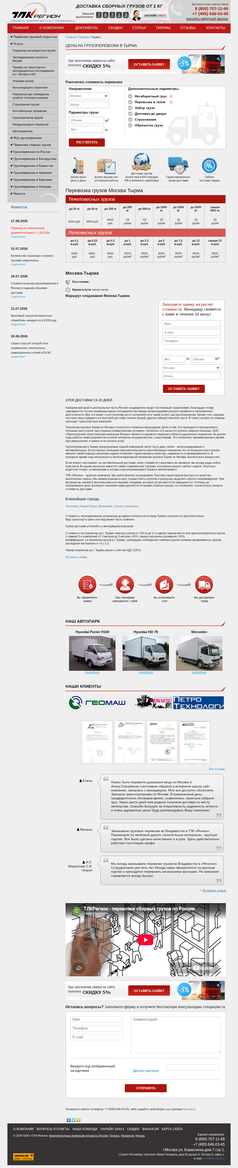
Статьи (139, 28)
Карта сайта (172, 1129)
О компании (52, 28)
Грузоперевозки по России (31, 152)
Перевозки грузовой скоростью (35, 37)
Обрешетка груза (149, 125)
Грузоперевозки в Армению (32, 172)
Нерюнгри (127, 1135)
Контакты (215, 28)
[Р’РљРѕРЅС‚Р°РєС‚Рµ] (68, 1120)
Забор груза (145, 108)
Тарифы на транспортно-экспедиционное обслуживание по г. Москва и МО (33, 71)
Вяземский (105, 506)
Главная (21, 28)
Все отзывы (217, 769)
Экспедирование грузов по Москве (30, 59)
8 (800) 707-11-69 (211, 8)
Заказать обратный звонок (207, 19)
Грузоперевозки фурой (28, 117)
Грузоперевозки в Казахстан (33, 166)
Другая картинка (146, 1071)
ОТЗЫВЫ (188, 28)
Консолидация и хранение (30, 87)
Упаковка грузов (23, 81)
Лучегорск (72, 506)
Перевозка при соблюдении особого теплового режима (31, 96)
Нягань (140, 1135)
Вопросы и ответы (53, 1129)
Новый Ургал (88, 506)
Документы (86, 28)
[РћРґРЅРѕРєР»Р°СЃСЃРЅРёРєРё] (78, 1120)
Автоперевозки (23, 131)
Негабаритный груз (151, 96)
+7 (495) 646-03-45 (210, 13)
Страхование (145, 119)
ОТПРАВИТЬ (146, 1088)
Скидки (115, 28)
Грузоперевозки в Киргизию (32, 179)
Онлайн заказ (112, 1129)
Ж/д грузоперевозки (27, 138)
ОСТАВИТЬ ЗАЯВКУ (184, 389)
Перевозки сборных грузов (32, 145)
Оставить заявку (76, 557)
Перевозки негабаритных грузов (34, 50)
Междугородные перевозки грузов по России (78, 1135)
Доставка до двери (150, 113)
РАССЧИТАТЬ (87, 142)
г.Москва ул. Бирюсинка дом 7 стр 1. (32, 20)
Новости (19, 193)
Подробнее (18, 236)
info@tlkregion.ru (65, 20)
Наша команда (85, 1129)
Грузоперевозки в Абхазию (32, 186)
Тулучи (118, 506)
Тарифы (163, 28)
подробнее (92, 672)
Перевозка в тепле (150, 102)
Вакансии (150, 1129)
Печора (114, 1135)
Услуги (18, 44)
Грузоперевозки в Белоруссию (34, 159)
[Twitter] (73, 1120)
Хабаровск (131, 506)
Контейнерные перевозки (30, 111)
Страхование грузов (26, 104)
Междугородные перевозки (31, 124)
